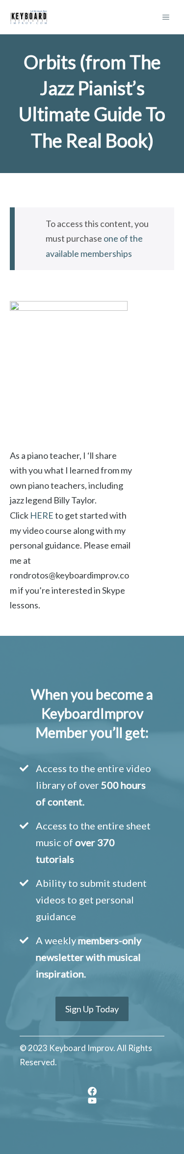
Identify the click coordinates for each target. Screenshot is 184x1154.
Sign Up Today (92, 1008)
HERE (41, 515)
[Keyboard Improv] (29, 17)
